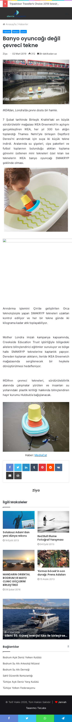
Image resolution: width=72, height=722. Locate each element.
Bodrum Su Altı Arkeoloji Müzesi (21, 663)
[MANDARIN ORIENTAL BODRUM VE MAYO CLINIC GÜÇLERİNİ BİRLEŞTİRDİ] (19, 560)
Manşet (16, 32)
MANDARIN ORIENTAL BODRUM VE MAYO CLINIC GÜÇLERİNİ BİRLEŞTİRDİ (16, 580)
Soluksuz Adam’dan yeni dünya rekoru (16, 534)
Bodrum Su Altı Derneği (16, 669)
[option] (36, 619)
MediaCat (41, 455)
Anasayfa (10, 24)
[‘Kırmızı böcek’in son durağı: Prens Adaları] (53, 559)
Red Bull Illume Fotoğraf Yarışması (50, 538)
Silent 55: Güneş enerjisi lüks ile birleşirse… (36, 636)
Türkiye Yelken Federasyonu (19, 687)
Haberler (23, 24)
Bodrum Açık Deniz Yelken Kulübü (22, 657)
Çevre (23, 32)
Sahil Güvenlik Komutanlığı (18, 675)
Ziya (5, 53)
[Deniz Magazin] (16, 13)
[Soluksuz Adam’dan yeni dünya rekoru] (19, 520)
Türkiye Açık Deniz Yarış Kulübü (21, 681)
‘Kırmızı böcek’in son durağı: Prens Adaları (51, 572)
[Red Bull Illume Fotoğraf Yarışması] (53, 522)
